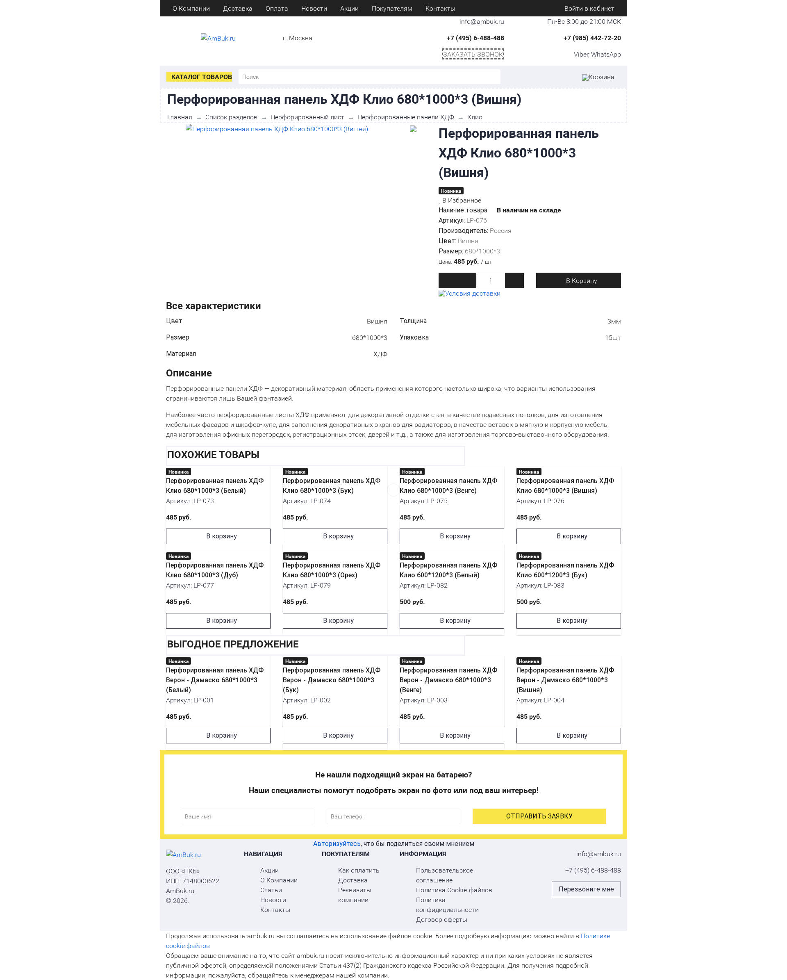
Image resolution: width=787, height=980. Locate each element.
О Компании (191, 8)
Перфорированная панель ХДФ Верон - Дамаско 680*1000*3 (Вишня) (565, 680)
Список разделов (231, 116)
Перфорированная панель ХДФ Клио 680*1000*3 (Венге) (448, 486)
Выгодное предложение (233, 643)
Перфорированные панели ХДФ (405, 116)
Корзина (601, 76)
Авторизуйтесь (337, 844)
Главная (179, 116)
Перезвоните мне (586, 889)
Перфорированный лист (307, 116)
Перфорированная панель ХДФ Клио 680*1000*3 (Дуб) (215, 570)
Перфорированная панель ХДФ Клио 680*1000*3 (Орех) (331, 570)
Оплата (277, 8)
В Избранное (461, 200)
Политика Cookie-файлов (454, 889)
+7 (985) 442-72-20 (592, 37)
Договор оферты (441, 919)
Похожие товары (213, 454)
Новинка (451, 190)
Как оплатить (359, 870)
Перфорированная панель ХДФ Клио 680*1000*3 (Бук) (331, 486)
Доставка (237, 8)
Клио (474, 116)
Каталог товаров (201, 76)
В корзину (221, 536)
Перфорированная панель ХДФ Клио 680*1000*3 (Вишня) (565, 486)
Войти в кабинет (588, 8)
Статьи (271, 889)
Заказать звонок (473, 54)
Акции (349, 8)
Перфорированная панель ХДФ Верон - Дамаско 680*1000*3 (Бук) (331, 680)
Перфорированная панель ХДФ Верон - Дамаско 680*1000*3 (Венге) (448, 680)
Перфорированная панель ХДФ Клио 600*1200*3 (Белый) (448, 570)
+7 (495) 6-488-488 (475, 37)
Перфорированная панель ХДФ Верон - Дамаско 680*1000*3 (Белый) (215, 680)
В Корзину (580, 280)
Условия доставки (472, 293)
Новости (314, 8)
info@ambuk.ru (598, 853)
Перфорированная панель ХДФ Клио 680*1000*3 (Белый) (215, 486)
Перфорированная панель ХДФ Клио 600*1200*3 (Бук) (565, 570)
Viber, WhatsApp (597, 54)
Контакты (440, 8)
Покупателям (392, 8)
